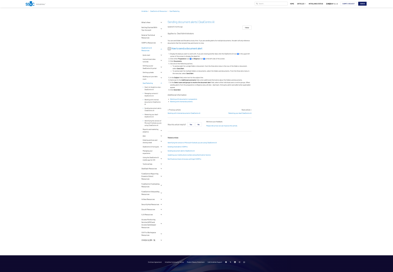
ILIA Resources (147, 214)
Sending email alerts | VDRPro (178, 147)
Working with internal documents (181, 101)
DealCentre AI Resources (158, 11)
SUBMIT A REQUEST (348, 4)
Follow (247, 27)
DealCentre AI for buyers (151, 147)
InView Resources (148, 199)
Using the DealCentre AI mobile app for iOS (151, 158)
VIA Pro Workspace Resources (148, 233)
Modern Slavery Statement (196, 262)
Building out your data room (150, 77)
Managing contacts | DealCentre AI (151, 94)
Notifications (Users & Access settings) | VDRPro (184, 159)
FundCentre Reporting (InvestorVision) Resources (149, 176)
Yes (191, 124)
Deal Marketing (174, 11)
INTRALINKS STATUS (316, 4)
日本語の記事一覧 (148, 240)
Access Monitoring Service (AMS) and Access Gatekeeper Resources (148, 223)
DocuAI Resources (148, 209)
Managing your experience (147, 152)
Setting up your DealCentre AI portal (149, 67)
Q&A (144, 136)
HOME (292, 4)
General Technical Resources (148, 36)
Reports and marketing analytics (150, 130)
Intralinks (144, 11)
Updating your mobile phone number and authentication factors (189, 155)
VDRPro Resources (148, 43)
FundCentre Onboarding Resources (150, 193)
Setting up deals (148, 72)
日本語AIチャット (332, 4)
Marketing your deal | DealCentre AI (240, 113)
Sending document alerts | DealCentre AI (181, 151)
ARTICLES (301, 4)
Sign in (362, 4)
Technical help (147, 164)
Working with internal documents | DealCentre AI (184, 113)
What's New (145, 22)
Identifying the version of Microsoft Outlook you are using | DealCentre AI (192, 143)
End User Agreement (155, 262)
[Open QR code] (244, 262)
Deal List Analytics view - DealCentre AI (153, 88)
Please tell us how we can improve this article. (222, 126)
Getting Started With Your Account (149, 28)
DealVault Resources (149, 168)
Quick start (146, 55)
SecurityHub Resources (150, 204)
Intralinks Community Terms (174, 262)
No (199, 124)
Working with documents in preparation (183, 99)
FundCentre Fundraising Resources (150, 185)
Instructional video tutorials (149, 60)
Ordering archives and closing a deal (150, 141)
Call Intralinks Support (215, 262)
